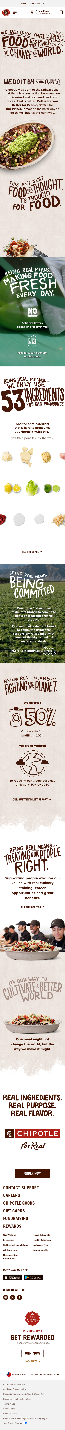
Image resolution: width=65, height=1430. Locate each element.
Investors (8, 1240)
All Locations (10, 1250)
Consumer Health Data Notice (17, 1399)
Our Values (9, 1235)
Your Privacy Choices (12, 1423)
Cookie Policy (9, 1408)
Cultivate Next (40, 1245)
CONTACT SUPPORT (21, 1187)
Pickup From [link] (42, 11)
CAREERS (11, 1195)
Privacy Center (10, 1413)
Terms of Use (9, 1404)
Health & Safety (41, 1240)
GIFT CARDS (14, 1210)
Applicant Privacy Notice (14, 1389)
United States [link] (19, 1374)
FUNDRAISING (15, 1218)
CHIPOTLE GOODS (19, 1203)
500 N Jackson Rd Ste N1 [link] (44, 14)
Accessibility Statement (14, 1384)
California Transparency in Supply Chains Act (23, 1394)
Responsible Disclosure (10, 1256)
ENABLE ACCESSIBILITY (32, 4)
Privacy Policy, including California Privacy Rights (25, 1418)
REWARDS (12, 1226)
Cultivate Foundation (15, 1245)
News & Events (41, 1235)
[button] (32, 1173)
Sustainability (40, 1250)
